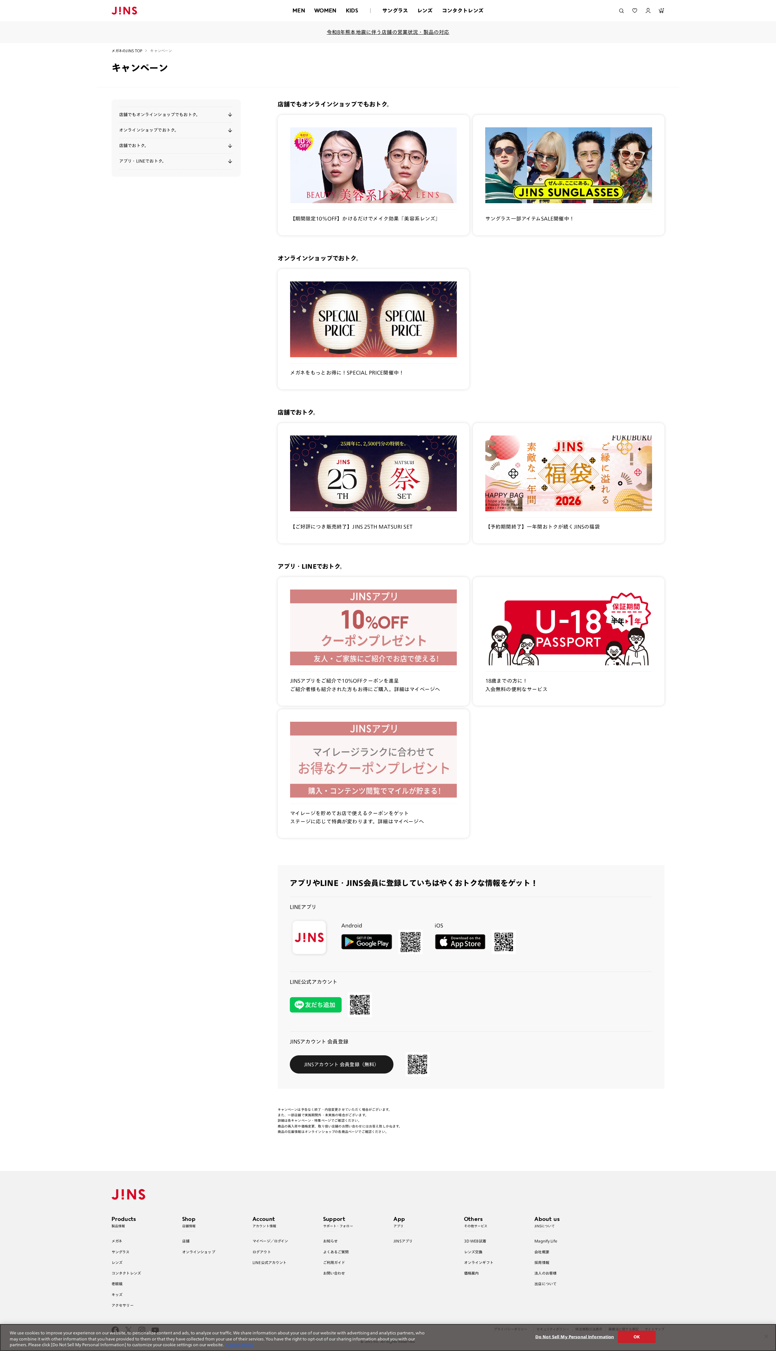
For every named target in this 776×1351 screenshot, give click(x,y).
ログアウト (262, 1252)
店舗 (185, 1241)
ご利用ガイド (334, 1262)
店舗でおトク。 (134, 145)
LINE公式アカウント (269, 1262)
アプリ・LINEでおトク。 (142, 161)
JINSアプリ (403, 1241)
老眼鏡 (117, 1283)
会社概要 (541, 1252)
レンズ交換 (473, 1252)
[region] (388, 1337)
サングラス (395, 10)
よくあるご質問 (336, 1252)
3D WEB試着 (475, 1241)
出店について (545, 1283)
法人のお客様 (545, 1273)
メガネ (117, 1241)
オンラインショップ (198, 1252)
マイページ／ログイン (270, 1241)
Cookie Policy (240, 1345)
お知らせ (330, 1241)
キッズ (117, 1294)
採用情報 (541, 1262)
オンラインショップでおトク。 (149, 130)
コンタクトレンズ (462, 10)
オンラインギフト (478, 1262)
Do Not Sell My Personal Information (574, 1337)
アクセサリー (123, 1305)
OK (637, 1337)
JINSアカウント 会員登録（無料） (341, 1064)
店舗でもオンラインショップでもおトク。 (159, 115)
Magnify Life (545, 1241)
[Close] (766, 1336)
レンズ (425, 10)
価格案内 (471, 1273)
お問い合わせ (334, 1273)
